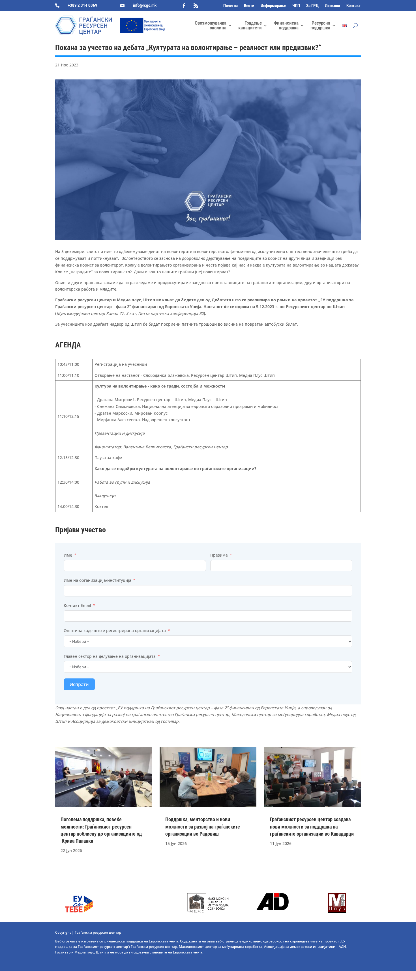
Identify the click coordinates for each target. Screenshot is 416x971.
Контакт (353, 6)
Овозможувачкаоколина (210, 25)
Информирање (273, 6)
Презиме (219, 555)
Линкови (332, 6)
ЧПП (296, 6)
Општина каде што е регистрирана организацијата (115, 630)
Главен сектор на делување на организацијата (110, 656)
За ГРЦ (312, 6)
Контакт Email (77, 605)
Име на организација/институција (97, 580)
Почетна (230, 6)
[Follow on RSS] (195, 5)
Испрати (79, 684)
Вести (249, 6)
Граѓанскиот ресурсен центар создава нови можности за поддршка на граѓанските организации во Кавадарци (312, 826)
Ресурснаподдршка (320, 25)
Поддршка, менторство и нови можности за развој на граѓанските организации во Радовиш (202, 826)
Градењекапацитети (250, 25)
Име (68, 555)
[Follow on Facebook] (183, 5)
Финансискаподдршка (286, 25)
